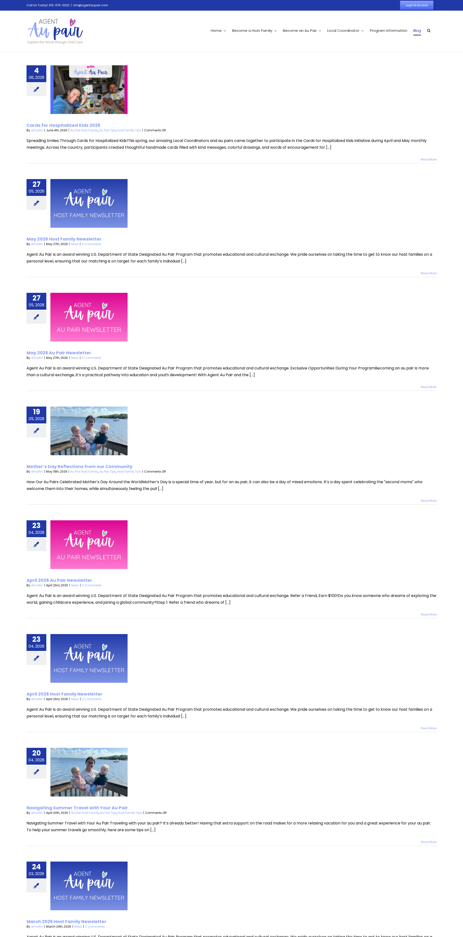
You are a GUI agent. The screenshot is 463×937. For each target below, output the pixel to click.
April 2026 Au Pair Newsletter (59, 580)
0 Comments (91, 244)
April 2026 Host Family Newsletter (64, 694)
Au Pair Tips (107, 130)
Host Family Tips (129, 130)
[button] (428, 30)
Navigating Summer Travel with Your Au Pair (77, 808)
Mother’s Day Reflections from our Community (79, 466)
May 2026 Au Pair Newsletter (59, 353)
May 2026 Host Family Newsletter (64, 239)
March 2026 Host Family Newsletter (66, 921)
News (75, 244)
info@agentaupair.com (90, 5)
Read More (428, 159)
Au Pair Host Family (84, 130)
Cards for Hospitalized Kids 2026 (63, 125)
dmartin (37, 130)
